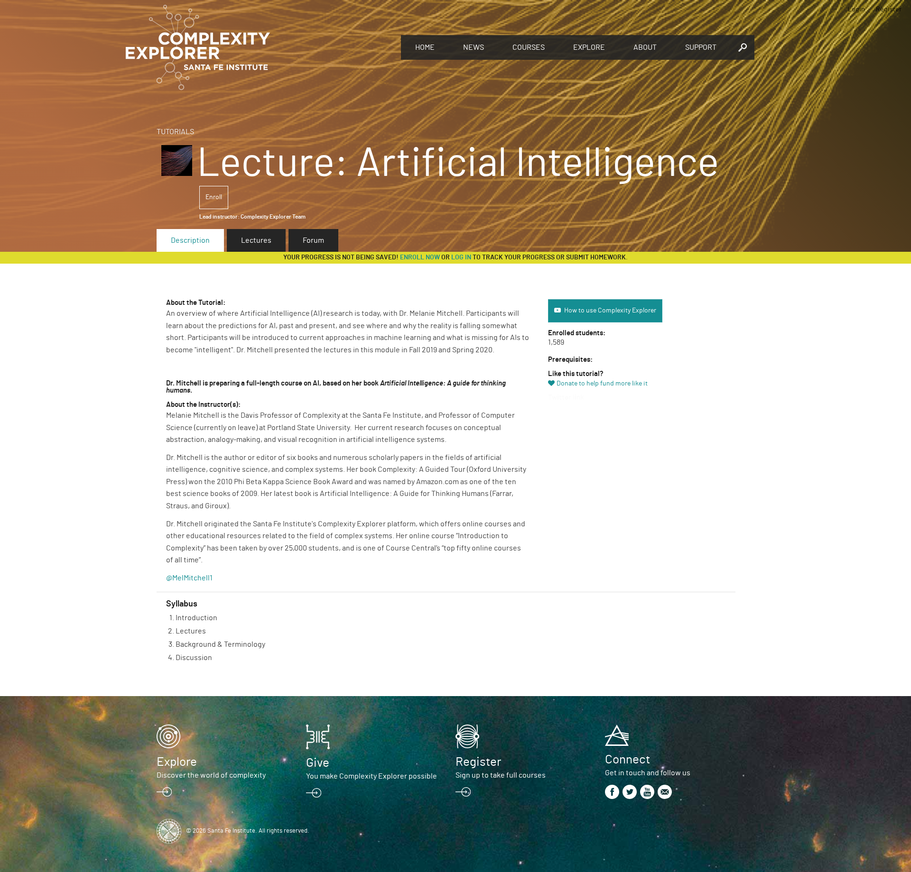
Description (190, 240)
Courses (528, 47)
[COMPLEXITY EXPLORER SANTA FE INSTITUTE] (258, 47)
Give (317, 763)
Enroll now (420, 257)
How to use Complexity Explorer (610, 310)
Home (425, 47)
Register (889, 9)
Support (700, 47)
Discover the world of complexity (211, 775)
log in (461, 257)
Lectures (256, 240)
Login (856, 9)
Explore (589, 47)
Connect (627, 759)
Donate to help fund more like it (602, 383)
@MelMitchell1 (189, 578)
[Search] (742, 47)
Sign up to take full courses (501, 775)
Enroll (213, 197)
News (473, 47)
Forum (313, 240)
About (645, 47)
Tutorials (175, 132)
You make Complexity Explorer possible (371, 776)
